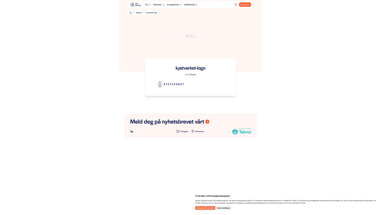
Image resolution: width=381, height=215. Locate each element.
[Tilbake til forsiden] (135, 4)
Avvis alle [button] (210, 208)
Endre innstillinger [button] (223, 208)
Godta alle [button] (200, 208)
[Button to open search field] (236, 4)
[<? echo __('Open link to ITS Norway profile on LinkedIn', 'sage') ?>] (131, 131)
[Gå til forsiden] (131, 13)
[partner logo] (231, 131)
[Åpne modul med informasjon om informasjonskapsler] (193, 131)
